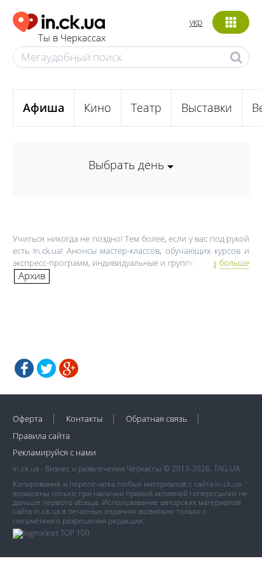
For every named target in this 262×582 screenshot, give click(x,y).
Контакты (84, 418)
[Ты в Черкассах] (59, 20)
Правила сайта (41, 435)
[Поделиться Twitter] (46, 368)
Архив (31, 275)
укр (196, 22)
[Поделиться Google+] (68, 368)
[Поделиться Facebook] (24, 368)
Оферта (28, 418)
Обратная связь (156, 418)
